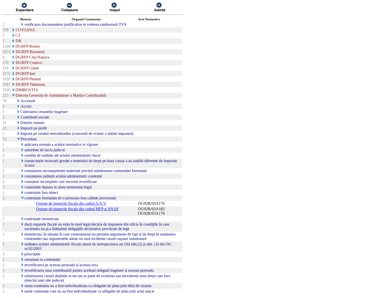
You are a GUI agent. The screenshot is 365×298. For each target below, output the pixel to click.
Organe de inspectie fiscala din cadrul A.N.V (71, 203)
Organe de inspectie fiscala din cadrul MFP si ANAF (77, 209)
